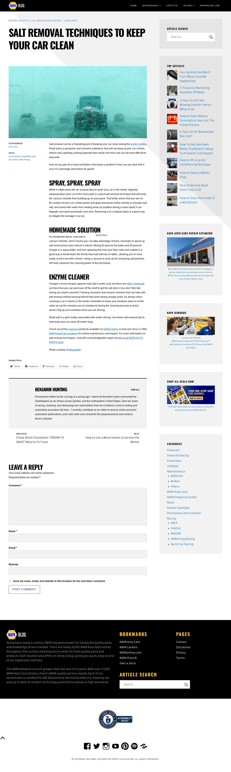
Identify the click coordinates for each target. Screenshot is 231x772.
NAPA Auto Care (177, 491)
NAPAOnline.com (210, 6)
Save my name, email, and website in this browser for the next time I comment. (59, 581)
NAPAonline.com (130, 652)
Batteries (177, 475)
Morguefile (75, 349)
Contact (181, 642)
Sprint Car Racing (182, 544)
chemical (73, 329)
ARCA (174, 522)
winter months (138, 144)
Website (13, 564)
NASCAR (176, 533)
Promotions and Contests (184, 513)
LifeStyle (172, 6)
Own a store (128, 663)
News (170, 502)
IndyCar (176, 528)
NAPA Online (111, 329)
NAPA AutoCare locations (63, 333)
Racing (188, 6)
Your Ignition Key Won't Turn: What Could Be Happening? (195, 77)
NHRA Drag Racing (183, 538)
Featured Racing (178, 455)
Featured (173, 450)
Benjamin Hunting (51, 20)
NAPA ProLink (128, 657)
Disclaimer (183, 647)
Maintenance (150, 6)
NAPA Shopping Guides (182, 497)
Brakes (175, 481)
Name (13, 531)
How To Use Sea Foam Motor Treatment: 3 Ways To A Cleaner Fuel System (196, 149)
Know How (71, 20)
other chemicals (135, 283)
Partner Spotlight (178, 507)
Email (13, 548)
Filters (175, 486)
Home (133, 6)
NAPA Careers (129, 647)
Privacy (181, 652)
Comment (15, 485)
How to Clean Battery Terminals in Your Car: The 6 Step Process (197, 120)
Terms (180, 657)
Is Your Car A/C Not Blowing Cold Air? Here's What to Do (196, 105)
